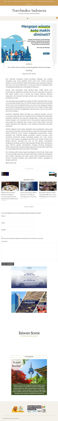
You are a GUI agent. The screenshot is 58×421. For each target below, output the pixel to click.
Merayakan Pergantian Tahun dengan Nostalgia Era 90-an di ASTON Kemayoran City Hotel (47, 194)
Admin (34, 73)
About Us (9, 1)
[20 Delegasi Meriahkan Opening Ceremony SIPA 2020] (4, 174)
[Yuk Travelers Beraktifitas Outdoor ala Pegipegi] (53, 174)
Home (5, 1)
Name (3, 216)
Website (3, 229)
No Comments (29, 168)
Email (3, 223)
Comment (4, 241)
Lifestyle (33, 1)
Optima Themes (15, 418)
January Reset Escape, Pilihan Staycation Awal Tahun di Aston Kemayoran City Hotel (28, 194)
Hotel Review (40, 1)
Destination (26, 1)
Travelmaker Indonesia (29, 10)
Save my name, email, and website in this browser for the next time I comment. (22, 238)
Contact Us (29, 4)
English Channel (17, 1)
